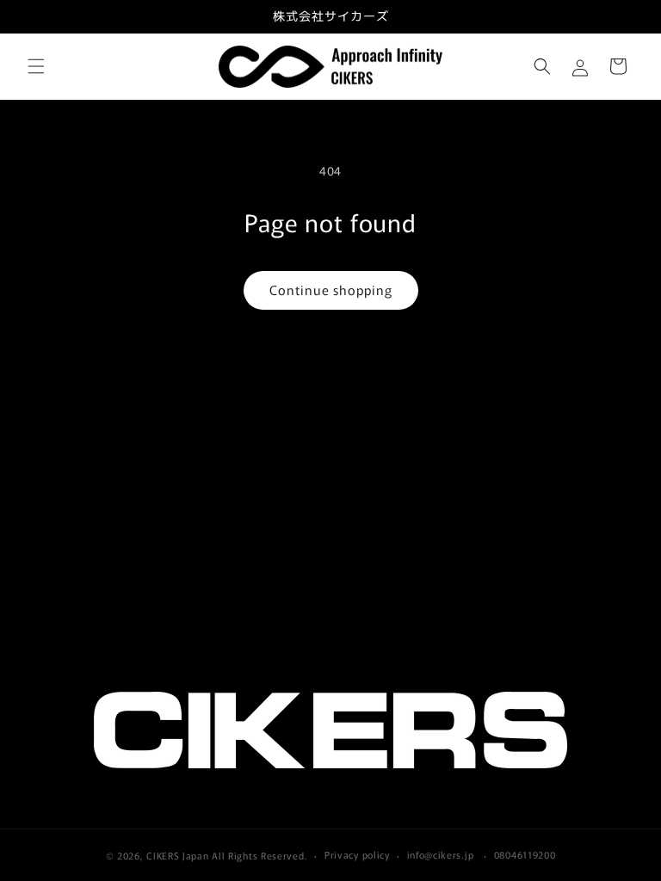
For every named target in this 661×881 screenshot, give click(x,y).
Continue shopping (330, 289)
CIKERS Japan (177, 855)
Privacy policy (357, 854)
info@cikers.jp (440, 854)
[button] (36, 66)
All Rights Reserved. (259, 855)
